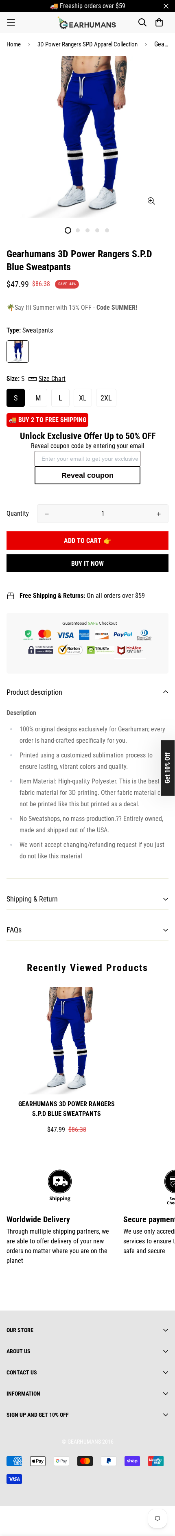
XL (83, 398)
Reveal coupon (87, 475)
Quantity (18, 513)
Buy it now (87, 563)
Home (14, 44)
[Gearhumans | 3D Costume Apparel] (88, 22)
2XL (106, 398)
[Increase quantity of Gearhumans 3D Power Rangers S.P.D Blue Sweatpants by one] (158, 514)
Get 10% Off (167, 768)
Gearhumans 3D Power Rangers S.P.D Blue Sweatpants (66, 1109)
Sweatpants (18, 351)
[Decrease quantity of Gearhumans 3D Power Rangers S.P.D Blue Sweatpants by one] (46, 514)
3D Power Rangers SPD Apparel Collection (87, 44)
